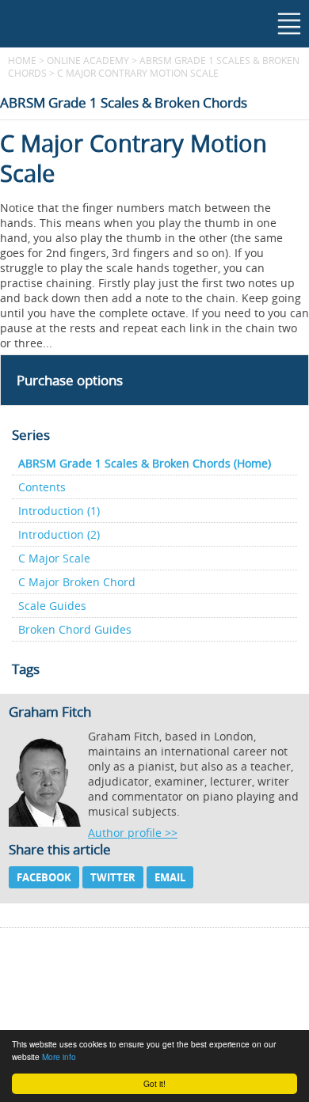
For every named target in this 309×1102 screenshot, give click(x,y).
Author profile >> (132, 832)
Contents (42, 486)
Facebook (44, 877)
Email (169, 877)
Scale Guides (52, 605)
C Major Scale (54, 558)
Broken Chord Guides (75, 629)
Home (22, 60)
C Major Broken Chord (76, 581)
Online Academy (88, 60)
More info (59, 1056)
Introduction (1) (59, 510)
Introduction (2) (59, 534)
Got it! (154, 1083)
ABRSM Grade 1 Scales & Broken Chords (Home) (144, 463)
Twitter (112, 877)
